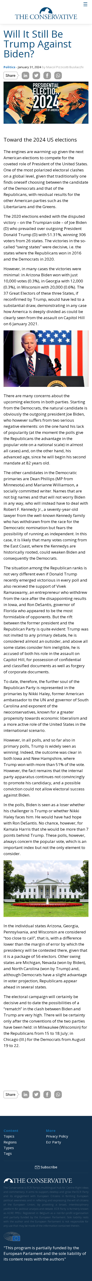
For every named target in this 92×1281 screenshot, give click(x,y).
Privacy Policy (57, 1136)
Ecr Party (53, 1142)
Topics (9, 1136)
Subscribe (49, 1167)
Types (9, 1147)
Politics (9, 67)
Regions (10, 1142)
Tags (8, 1153)
